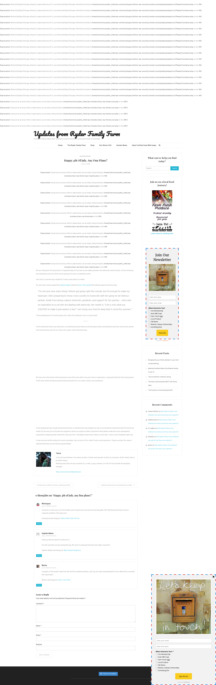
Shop (92, 145)
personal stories (85, 156)
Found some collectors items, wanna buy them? (54, 485)
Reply (39, 524)
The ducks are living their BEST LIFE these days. (162, 383)
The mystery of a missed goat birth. (160, 390)
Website (39, 645)
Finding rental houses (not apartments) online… (117, 485)
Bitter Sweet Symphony (72, 550)
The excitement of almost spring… (160, 377)
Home (60, 145)
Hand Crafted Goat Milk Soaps (144, 145)
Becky (44, 565)
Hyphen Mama (65, 285)
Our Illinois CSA (105, 145)
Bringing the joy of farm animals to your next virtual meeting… (163, 362)
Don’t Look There (64, 580)
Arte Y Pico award (84, 285)
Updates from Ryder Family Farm (77, 133)
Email (38, 635)
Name (38, 626)
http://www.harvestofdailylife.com (68, 472)
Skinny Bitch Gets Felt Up (70, 518)
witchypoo (46, 504)
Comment (40, 604)
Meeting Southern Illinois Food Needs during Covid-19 (163, 370)
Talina (58, 453)
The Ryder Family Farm (76, 145)
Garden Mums (121, 145)
